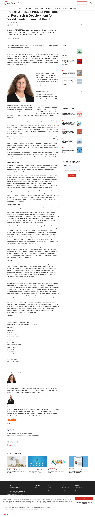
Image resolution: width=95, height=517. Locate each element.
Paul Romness (64, 117)
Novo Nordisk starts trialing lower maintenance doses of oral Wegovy (68, 81)
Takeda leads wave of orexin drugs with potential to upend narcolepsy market (68, 132)
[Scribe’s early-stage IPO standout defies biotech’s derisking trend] (37, 461)
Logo (8, 423)
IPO (28, 468)
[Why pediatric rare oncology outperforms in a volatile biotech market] (79, 114)
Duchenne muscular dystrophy (66, 50)
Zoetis (30, 54)
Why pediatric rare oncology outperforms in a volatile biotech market (68, 114)
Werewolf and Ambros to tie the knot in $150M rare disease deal (68, 73)
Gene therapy (72, 468)
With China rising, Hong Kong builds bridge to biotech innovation (68, 141)
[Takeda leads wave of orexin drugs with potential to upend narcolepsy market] (79, 132)
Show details (6, 514)
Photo (8, 385)
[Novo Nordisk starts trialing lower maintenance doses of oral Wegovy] (79, 81)
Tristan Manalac (64, 152)
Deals (63, 70)
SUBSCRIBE (82, 3)
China (63, 138)
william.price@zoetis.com (13, 336)
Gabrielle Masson (65, 64)
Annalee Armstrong (65, 143)
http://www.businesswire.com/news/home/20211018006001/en (23, 435)
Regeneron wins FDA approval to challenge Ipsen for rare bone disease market (57, 471)
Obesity (63, 147)
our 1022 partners (11, 498)
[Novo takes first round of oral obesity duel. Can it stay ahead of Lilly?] (79, 150)
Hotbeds (57, 8)
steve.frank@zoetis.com (13, 353)
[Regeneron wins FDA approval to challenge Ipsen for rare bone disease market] (57, 461)
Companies (49, 8)
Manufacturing (11, 468)
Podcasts (28, 8)
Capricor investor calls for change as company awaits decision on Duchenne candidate (68, 52)
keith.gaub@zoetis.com (13, 361)
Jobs (42, 8)
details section (47, 511)
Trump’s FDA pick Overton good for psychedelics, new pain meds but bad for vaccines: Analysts (68, 123)
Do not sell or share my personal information (84, 503)
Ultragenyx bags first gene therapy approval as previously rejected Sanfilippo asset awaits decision (77, 471)
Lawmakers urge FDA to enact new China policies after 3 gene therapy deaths (68, 61)
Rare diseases (51, 468)
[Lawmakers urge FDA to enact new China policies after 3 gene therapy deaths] (79, 61)
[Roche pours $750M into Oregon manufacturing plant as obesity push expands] (16, 461)
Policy (63, 59)
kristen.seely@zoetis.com (14, 344)
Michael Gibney (64, 74)
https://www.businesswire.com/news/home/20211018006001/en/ (23, 70)
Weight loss (65, 79)
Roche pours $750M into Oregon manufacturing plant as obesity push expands (15, 471)
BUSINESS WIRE (23, 54)
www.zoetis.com (30, 276)
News (19, 8)
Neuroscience (65, 129)
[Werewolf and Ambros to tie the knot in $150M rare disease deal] (79, 73)
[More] (22, 8)
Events (36, 8)
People (10, 445)
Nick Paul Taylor (64, 84)
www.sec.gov (10, 312)
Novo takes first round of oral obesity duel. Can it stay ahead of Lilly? (68, 150)
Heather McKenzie (65, 55)
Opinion (63, 111)
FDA (62, 120)
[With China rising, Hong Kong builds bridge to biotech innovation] (79, 141)
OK (84, 498)
